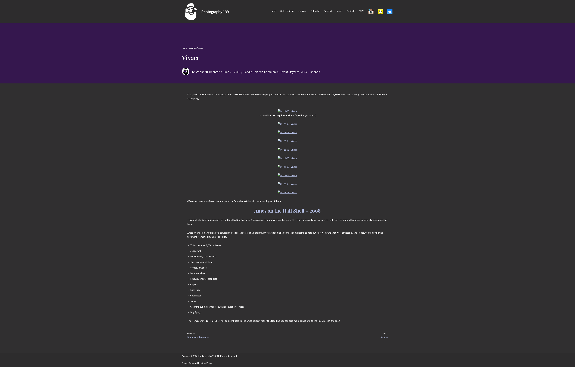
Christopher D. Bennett (205, 72)
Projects (350, 10)
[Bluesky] (389, 11)
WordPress (206, 363)
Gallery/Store (287, 10)
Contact (328, 10)
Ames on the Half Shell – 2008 (287, 210)
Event (284, 72)
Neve (184, 363)
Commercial (271, 72)
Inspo (339, 10)
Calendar (315, 10)
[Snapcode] (380, 11)
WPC (361, 10)
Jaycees (294, 72)
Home (273, 10)
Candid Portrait (253, 72)
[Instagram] (371, 11)
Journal (302, 10)
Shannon (314, 72)
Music (304, 72)
